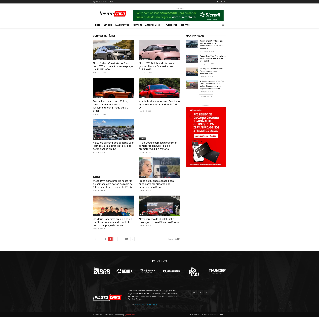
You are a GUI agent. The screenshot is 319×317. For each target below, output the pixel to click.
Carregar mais (205, 96)
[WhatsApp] (206, 292)
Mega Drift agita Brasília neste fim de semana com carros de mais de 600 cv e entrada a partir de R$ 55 (113, 184)
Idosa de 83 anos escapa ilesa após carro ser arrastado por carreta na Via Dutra (156, 184)
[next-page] (132, 239)
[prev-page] (95, 239)
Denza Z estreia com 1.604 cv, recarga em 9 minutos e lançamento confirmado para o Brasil (110, 106)
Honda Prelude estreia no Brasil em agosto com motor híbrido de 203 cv (159, 104)
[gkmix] (125, 271)
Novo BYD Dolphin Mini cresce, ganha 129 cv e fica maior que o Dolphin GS (157, 66)
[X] (224, 1)
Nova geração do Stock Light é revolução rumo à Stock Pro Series (159, 221)
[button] (223, 25)
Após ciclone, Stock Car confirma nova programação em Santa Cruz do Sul (213, 58)
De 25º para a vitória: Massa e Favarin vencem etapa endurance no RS (211, 71)
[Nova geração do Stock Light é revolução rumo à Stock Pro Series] (159, 206)
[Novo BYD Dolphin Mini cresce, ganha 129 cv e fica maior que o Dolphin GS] (159, 50)
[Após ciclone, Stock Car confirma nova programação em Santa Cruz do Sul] (192, 59)
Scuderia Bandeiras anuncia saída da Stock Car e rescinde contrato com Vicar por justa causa (112, 222)
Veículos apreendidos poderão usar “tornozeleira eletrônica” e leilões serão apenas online (113, 145)
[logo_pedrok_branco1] (194, 271)
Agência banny (129, 315)
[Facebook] (217, 1)
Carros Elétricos (99, 59)
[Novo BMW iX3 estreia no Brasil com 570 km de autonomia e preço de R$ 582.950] (113, 50)
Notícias (142, 97)
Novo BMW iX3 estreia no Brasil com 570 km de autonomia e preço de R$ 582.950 (113, 66)
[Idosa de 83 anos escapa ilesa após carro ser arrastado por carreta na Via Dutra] (159, 167)
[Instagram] (221, 1)
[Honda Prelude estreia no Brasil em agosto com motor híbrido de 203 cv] (159, 88)
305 (126, 239)
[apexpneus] (171, 271)
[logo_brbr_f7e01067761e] (102, 271)
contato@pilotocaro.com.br (146, 304)
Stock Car (97, 215)
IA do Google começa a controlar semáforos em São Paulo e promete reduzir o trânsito (158, 145)
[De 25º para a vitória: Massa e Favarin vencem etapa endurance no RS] (192, 72)
